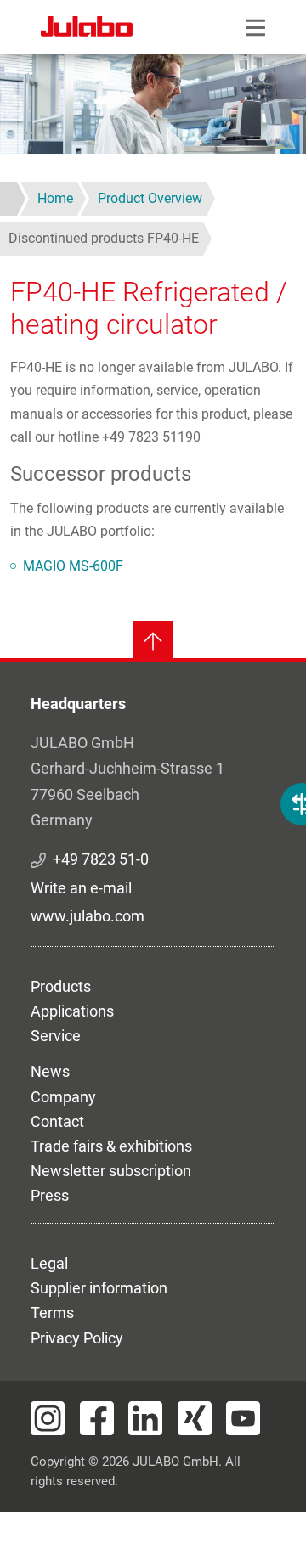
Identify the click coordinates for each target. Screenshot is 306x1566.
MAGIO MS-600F (73, 566)
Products (61, 986)
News (50, 1071)
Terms (52, 1312)
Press (50, 1195)
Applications (72, 1011)
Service (56, 1036)
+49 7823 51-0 (101, 859)
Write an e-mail (81, 888)
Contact (57, 1121)
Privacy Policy (77, 1338)
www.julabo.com (87, 916)
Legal (49, 1263)
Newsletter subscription (111, 1171)
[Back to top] (153, 641)
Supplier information (99, 1288)
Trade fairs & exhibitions (111, 1146)
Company (63, 1097)
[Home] (87, 29)
